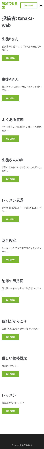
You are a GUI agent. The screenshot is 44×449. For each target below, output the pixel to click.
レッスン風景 (13, 200)
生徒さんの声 (12, 160)
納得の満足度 (12, 280)
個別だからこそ (14, 321)
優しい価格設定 (14, 358)
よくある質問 (13, 119)
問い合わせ (29, 5)
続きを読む (10, 58)
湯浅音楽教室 (10, 5)
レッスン (9, 395)
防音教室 (9, 240)
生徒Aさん (10, 79)
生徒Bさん (10, 39)
